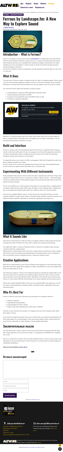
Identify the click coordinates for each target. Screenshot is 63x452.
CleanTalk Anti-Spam (35, 399)
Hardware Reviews (16, 15)
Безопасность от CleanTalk (29, 447)
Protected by (33, 399)
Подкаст (29, 3)
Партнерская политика (10, 428)
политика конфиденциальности (12, 426)
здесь (25, 347)
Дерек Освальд (9, 27)
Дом (21, 3)
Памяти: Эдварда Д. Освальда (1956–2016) (16, 434)
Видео (36, 3)
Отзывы (51, 3)
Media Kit (6, 430)
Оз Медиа (38, 442)
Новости (43, 3)
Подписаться (39, 7)
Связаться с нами (26, 7)
